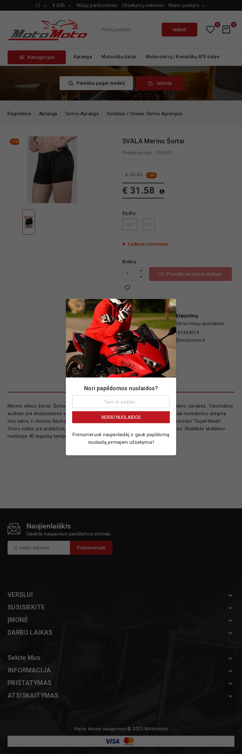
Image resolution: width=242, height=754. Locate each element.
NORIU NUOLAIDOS (121, 417)
